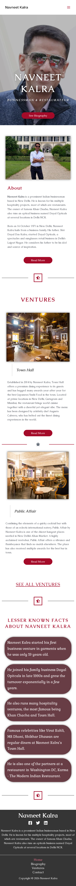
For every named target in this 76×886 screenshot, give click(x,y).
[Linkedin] (46, 823)
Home (38, 860)
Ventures (38, 868)
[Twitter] (38, 823)
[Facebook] (30, 823)
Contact (38, 872)
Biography (38, 864)
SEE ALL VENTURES (38, 584)
